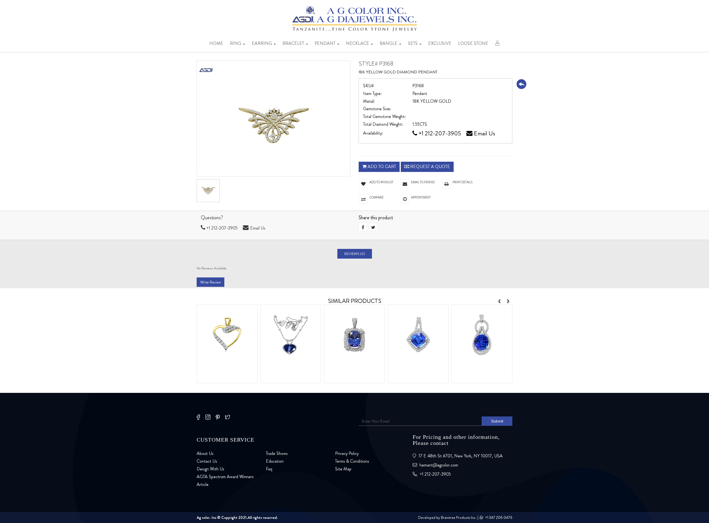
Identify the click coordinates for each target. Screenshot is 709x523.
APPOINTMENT (422, 197)
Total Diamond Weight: (383, 124)
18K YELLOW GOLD (431, 101)
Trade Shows (277, 453)
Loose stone (473, 43)
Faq (269, 469)
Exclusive (439, 43)
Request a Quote (429, 166)
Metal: (369, 101)
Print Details (462, 182)
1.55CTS (419, 124)
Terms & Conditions (352, 461)
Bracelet (293, 43)
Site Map (343, 469)
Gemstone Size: (377, 109)
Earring (262, 43)
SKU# (368, 86)
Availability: (373, 133)
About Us (205, 453)
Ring (236, 43)
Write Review (210, 282)
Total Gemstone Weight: (384, 117)
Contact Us (207, 461)
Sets (413, 43)
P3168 (418, 86)
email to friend (423, 182)
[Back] (521, 84)
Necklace (358, 43)
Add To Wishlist (381, 182)
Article (203, 484)
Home (216, 43)
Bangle (389, 43)
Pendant (325, 43)
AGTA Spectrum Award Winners (225, 476)
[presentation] (499, 300)
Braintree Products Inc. (459, 517)
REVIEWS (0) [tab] (354, 253)
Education (275, 461)
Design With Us (210, 469)
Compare (376, 197)
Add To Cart (381, 166)
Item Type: (372, 94)
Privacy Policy (347, 453)
